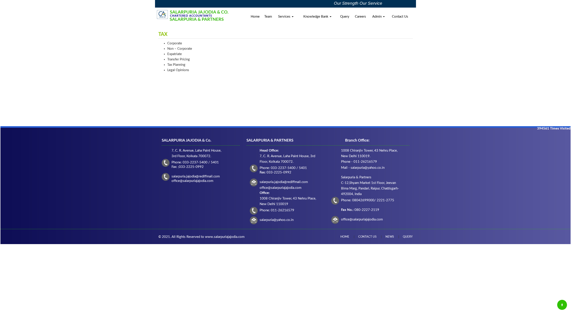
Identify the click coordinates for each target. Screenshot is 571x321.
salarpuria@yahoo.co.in (277, 220)
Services (284, 16)
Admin (377, 16)
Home (255, 16)
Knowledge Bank (316, 16)
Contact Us (400, 16)
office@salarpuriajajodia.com (362, 219)
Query (344, 16)
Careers (360, 16)
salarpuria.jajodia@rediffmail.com (284, 182)
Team (268, 16)
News (389, 236)
